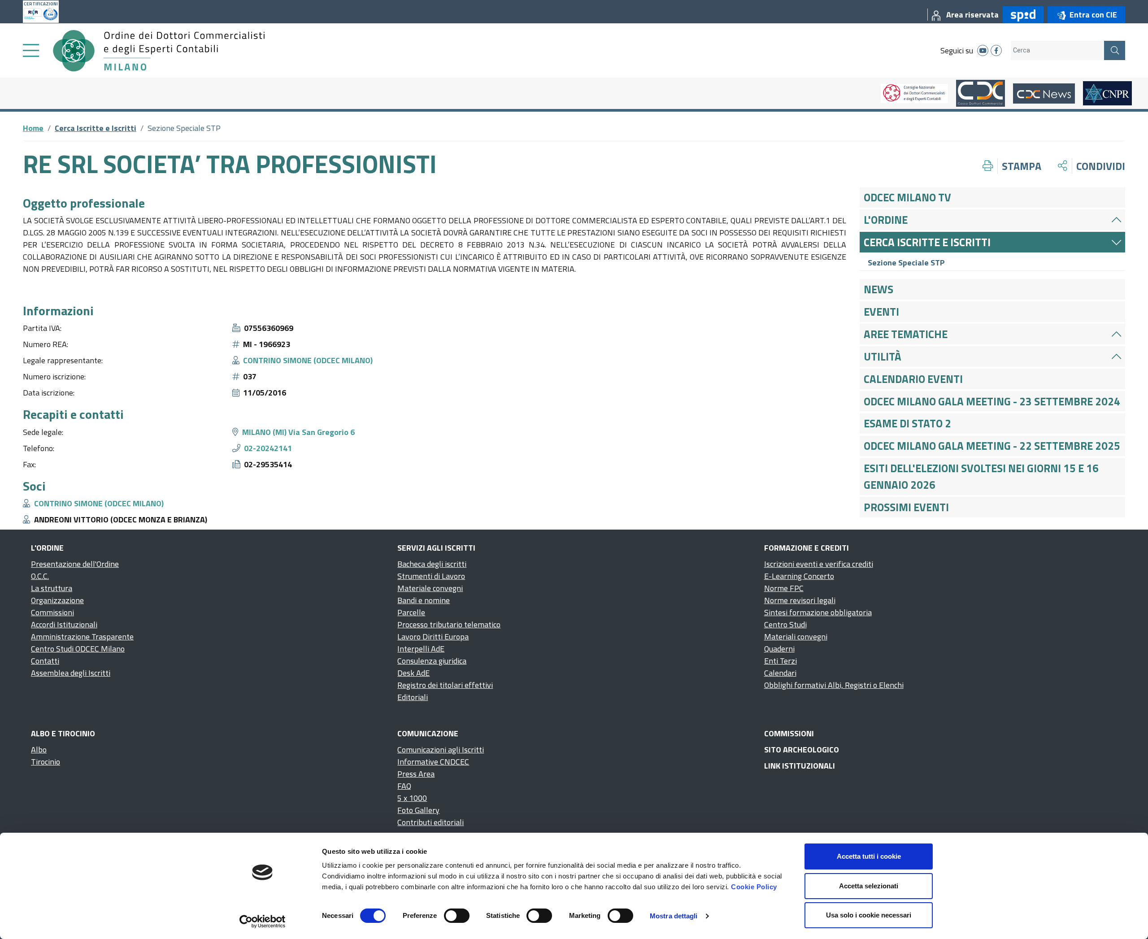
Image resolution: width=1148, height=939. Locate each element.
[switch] (457, 916)
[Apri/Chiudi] (1116, 220)
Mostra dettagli (674, 916)
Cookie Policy (754, 887)
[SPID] (1021, 14)
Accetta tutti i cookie (869, 856)
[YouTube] (982, 50)
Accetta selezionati (868, 886)
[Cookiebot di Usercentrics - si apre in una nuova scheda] (262, 921)
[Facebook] (996, 50)
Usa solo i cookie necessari (868, 915)
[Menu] (31, 51)
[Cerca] (1114, 50)
